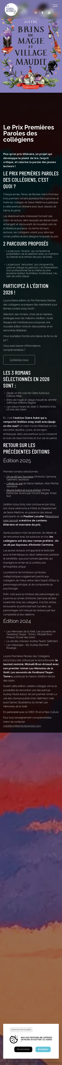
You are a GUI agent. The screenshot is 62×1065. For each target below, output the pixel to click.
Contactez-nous (19, 359)
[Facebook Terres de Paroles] (42, 12)
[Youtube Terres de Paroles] (49, 12)
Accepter (43, 1049)
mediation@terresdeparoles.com (22, 725)
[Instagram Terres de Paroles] (35, 12)
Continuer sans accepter (21, 1030)
